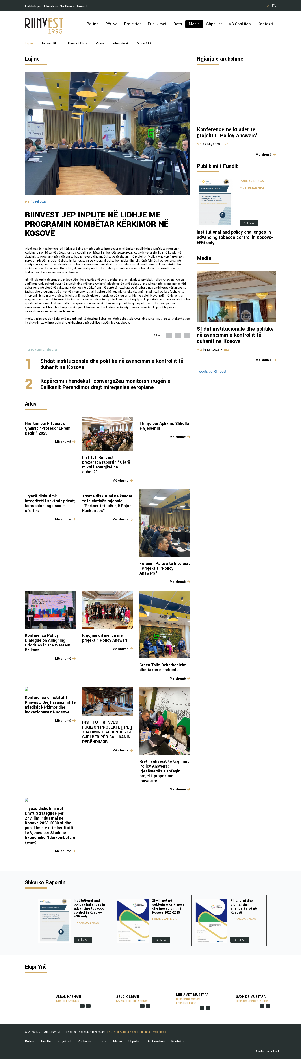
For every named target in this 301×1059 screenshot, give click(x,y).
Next (272, 921)
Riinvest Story (77, 43)
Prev (28, 921)
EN (274, 6)
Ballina (92, 24)
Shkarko (249, 223)
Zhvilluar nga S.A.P (267, 1051)
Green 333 (144, 43)
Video (100, 43)
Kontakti (265, 24)
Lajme (29, 43)
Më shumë (63, 442)
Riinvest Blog (50, 43)
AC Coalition (240, 24)
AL (269, 6)
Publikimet (157, 24)
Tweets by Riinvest (211, 371)
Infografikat (120, 43)
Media (194, 24)
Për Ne (111, 24)
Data (177, 24)
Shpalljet (214, 24)
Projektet (132, 24)
